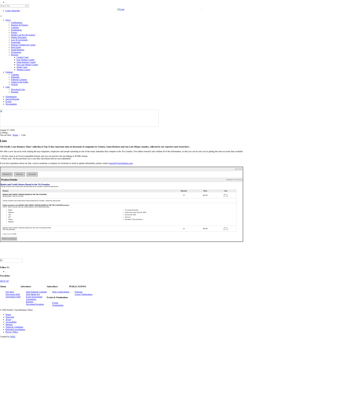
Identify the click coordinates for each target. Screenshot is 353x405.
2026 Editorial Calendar (36, 292)
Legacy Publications (83, 294)
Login (8, 11)
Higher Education (18, 37)
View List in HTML (10, 234)
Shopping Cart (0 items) (234, 179)
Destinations (16, 30)
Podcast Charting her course (23, 45)
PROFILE (19, 174)
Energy (14, 32)
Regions (14, 55)
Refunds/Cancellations (15, 329)
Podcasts (78, 292)
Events (8, 101)
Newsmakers (11, 104)
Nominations (11, 96)
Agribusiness (16, 22)
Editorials (15, 77)
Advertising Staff (13, 297)
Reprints (14, 92)
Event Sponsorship (34, 297)
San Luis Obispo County (27, 64)
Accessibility (11, 322)
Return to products (9, 239)
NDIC (13, 336)
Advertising (31, 299)
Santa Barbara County (26, 62)
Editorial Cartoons (19, 79)
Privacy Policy (12, 332)
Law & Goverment (19, 40)
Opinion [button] (9, 72)
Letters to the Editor (19, 82)
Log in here (238, 169)
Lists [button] (8, 87)
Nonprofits (15, 42)
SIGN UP (4, 281)
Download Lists (18, 89)
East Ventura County (26, 60)
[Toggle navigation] (1, 16)
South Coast (22, 67)
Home (15, 135)
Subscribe (15, 11)
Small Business (17, 50)
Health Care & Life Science (23, 35)
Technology (16, 52)
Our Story (10, 292)
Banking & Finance (19, 25)
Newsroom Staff (13, 294)
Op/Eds (14, 84)
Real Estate (16, 47)
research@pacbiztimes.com (121, 163)
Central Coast (22, 57)
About (8, 319)
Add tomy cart (225, 195)
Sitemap (9, 324)
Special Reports (12, 99)
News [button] (8, 20)
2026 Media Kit (33, 294)
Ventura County (23, 69)
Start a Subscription (60, 292)
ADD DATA (32, 174)
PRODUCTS (7, 174)
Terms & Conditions (14, 327)
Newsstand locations (35, 304)
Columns (15, 27)
